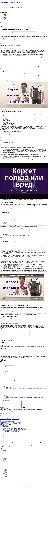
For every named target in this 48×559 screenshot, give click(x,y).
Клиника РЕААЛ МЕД (10, 2)
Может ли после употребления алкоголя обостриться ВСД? (14, 429)
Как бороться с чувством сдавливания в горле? (12, 435)
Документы (5, 17)
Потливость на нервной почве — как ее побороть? (13, 433)
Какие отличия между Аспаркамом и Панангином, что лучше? (17, 380)
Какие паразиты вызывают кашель (7, 421)
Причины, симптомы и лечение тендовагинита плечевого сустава (16, 235)
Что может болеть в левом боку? (9, 437)
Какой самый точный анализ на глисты (8, 414)
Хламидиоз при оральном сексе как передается (9, 416)
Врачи (4, 16)
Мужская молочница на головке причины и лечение (10, 423)
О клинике (5, 19)
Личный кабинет (6, 20)
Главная (4, 14)
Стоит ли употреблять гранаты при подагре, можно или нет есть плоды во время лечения (23, 372)
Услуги (4, 15)
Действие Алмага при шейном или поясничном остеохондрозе (15, 337)
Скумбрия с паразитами (5, 425)
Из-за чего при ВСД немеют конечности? (11, 431)
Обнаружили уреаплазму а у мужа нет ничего (9, 419)
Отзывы (4, 18)
